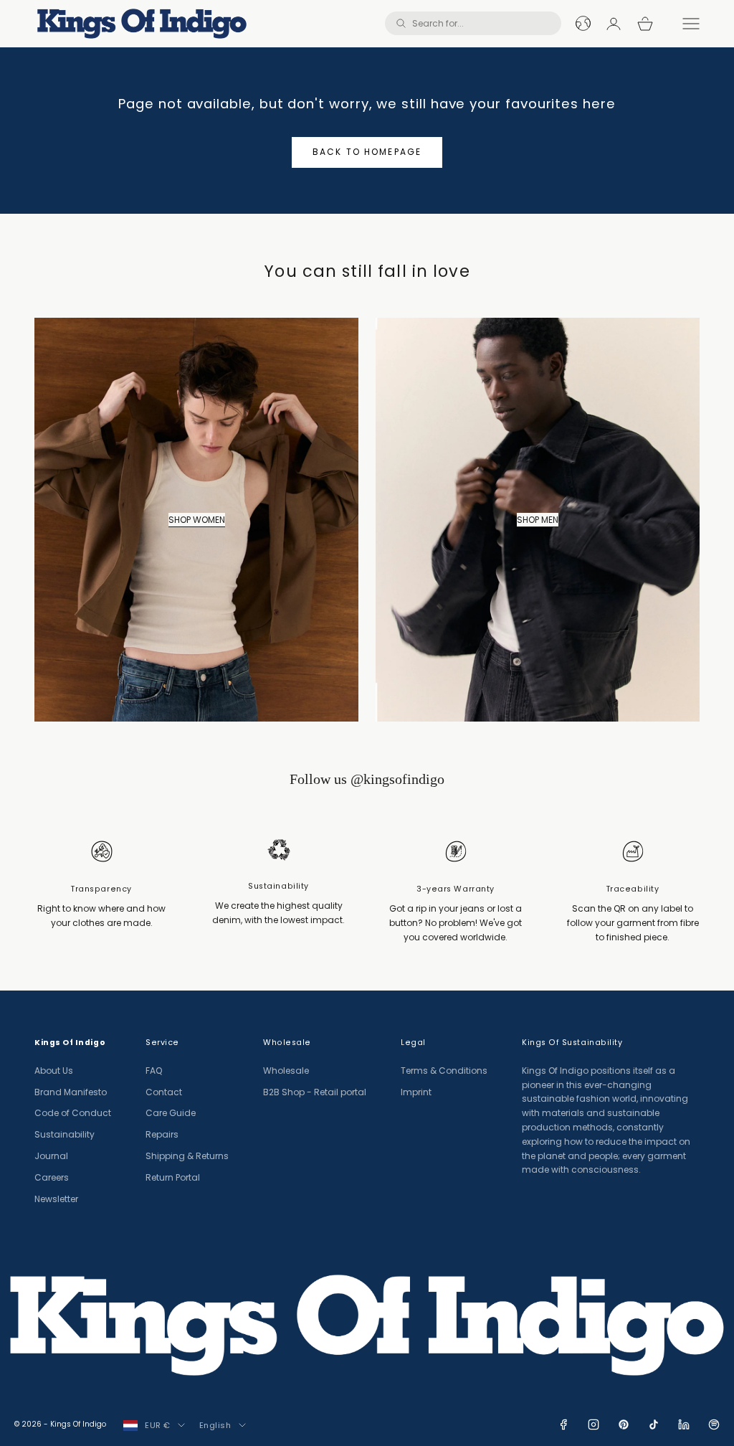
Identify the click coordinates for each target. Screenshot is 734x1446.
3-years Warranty (455, 889)
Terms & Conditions (444, 1070)
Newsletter (56, 1199)
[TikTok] (653, 1424)
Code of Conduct (72, 1113)
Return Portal (173, 1177)
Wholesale (286, 1070)
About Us (53, 1070)
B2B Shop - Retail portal (314, 1092)
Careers (51, 1177)
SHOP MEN (537, 520)
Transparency (101, 889)
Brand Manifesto (70, 1092)
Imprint (416, 1092)
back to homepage (367, 152)
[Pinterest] (623, 1424)
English (215, 1425)
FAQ (154, 1070)
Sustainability (278, 886)
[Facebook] (563, 1424)
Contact (164, 1092)
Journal (51, 1156)
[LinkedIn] (684, 1424)
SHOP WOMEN (196, 520)
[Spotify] (714, 1424)
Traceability (632, 889)
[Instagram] (593, 1424)
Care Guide (171, 1113)
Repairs (162, 1134)
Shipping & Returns (187, 1156)
